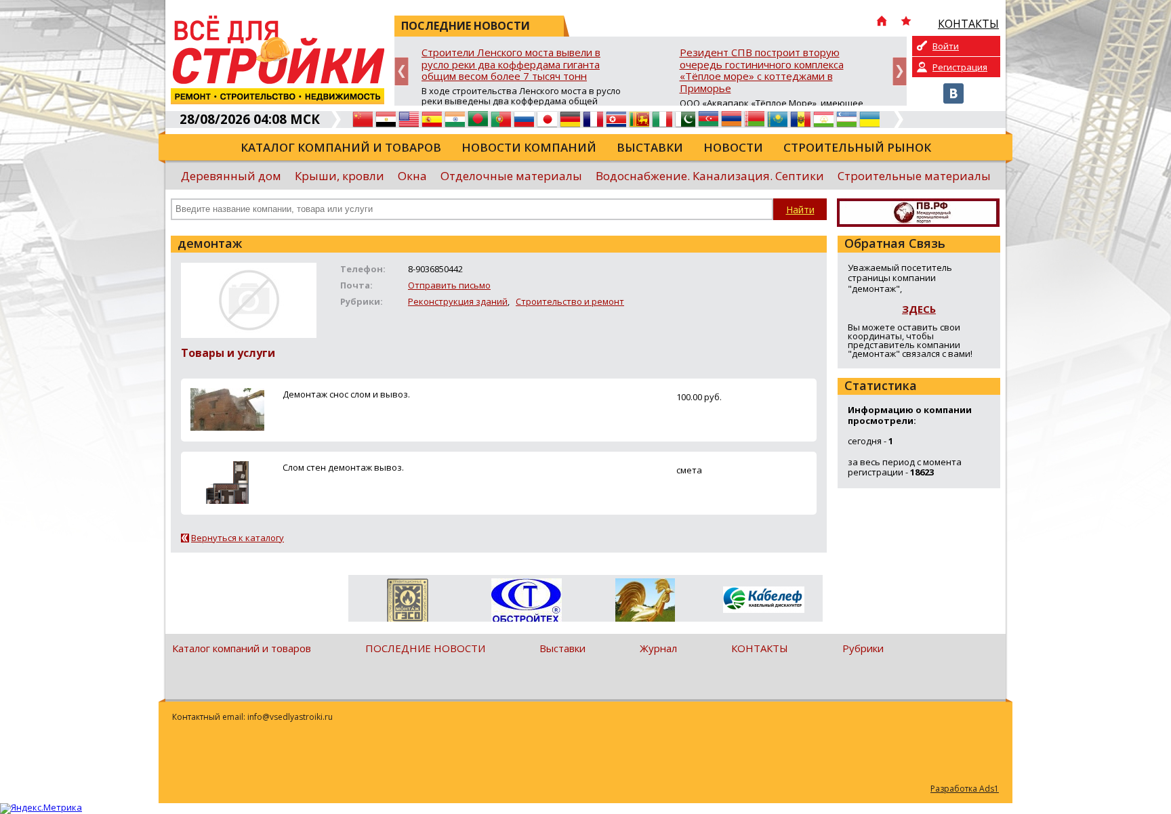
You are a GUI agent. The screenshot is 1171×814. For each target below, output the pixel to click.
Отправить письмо (449, 285)
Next (899, 71)
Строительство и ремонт (570, 301)
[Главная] (881, 22)
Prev (401, 71)
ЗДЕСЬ (919, 309)
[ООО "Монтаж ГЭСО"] (407, 602)
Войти (945, 46)
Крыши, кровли (339, 176)
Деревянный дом (231, 176)
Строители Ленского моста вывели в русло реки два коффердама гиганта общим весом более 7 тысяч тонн (511, 65)
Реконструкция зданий (458, 301)
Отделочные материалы (511, 176)
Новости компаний (528, 147)
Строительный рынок (857, 147)
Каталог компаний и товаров (341, 147)
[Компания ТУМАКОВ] (645, 602)
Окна (412, 176)
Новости (733, 147)
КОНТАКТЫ (759, 648)
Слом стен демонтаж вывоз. (343, 467)
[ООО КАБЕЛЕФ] (763, 600)
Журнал (658, 648)
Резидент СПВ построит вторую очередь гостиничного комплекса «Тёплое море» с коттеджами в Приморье (762, 71)
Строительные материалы (914, 176)
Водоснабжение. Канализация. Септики (710, 176)
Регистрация (959, 67)
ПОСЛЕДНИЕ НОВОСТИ (425, 648)
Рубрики (863, 648)
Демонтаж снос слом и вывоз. (346, 394)
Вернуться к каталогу (237, 538)
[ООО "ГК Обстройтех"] (526, 601)
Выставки (650, 147)
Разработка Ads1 (964, 788)
